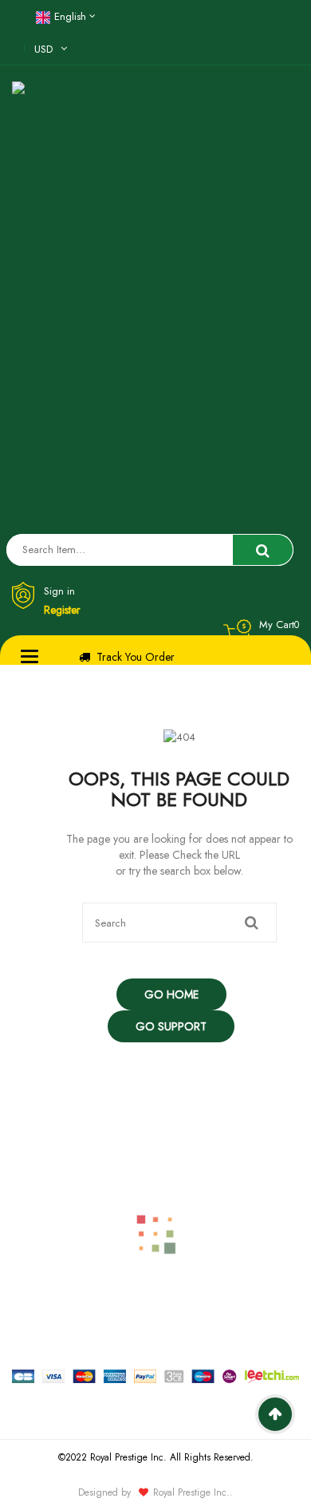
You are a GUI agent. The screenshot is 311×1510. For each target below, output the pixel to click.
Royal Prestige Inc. (191, 1492)
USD (43, 49)
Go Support (171, 1026)
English (70, 16)
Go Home (171, 994)
